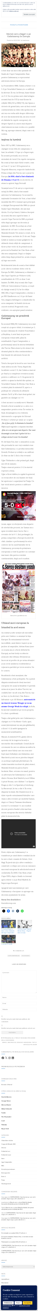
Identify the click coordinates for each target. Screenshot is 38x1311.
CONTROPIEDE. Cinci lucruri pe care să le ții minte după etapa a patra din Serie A (18, 1219)
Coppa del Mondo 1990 (8, 1144)
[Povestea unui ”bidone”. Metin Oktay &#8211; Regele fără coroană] (25, 924)
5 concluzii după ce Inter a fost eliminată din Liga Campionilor (7, 931)
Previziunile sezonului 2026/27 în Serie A (14, 1233)
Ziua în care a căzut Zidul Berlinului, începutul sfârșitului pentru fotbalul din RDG (16, 1203)
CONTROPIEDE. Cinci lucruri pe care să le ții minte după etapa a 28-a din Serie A (18, 1198)
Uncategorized (6, 1183)
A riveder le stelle (6, 944)
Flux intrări (4, 1283)
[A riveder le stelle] (8, 939)
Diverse (3, 1148)
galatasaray (26, 955)
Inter (3, 1158)
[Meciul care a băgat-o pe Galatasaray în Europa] (18, 55)
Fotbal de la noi (6, 1155)
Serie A (3, 1176)
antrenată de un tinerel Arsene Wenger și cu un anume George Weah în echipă (18, 703)
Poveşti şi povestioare (19, 25)
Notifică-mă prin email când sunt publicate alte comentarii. (15, 1020)
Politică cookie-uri (14, 11)
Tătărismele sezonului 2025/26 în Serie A (14, 1242)
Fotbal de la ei (5, 1151)
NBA (2, 1166)
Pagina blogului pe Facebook (13, 1066)
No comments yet (18, 951)
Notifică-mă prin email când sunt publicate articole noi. (18, 1028)
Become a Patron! (6, 1084)
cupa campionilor (13, 955)
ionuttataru (26, 40)
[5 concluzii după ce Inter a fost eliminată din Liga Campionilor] (8, 924)
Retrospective (5, 1173)
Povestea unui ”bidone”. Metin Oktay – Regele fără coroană (25, 931)
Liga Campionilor (6, 1162)
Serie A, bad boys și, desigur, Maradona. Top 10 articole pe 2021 (19, 1043)
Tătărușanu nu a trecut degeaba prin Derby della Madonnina (18, 1039)
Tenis (3, 1180)
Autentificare (5, 1279)
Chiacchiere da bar (7, 1140)
